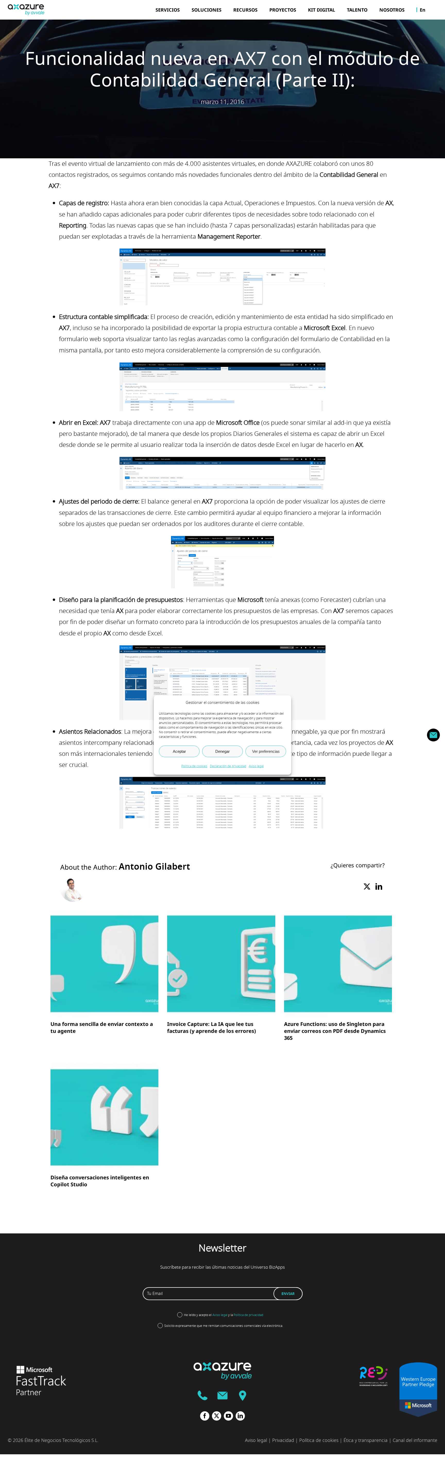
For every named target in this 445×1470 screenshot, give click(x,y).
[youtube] (228, 1416)
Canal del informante (415, 1440)
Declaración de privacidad (228, 766)
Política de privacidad (248, 1315)
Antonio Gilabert (154, 866)
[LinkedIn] (379, 887)
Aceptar (179, 751)
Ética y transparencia (366, 1440)
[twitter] (216, 1416)
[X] (367, 887)
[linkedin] (240, 1416)
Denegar (222, 751)
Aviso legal (256, 766)
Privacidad (283, 1440)
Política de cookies (194, 766)
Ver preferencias (266, 751)
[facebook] (204, 1416)
